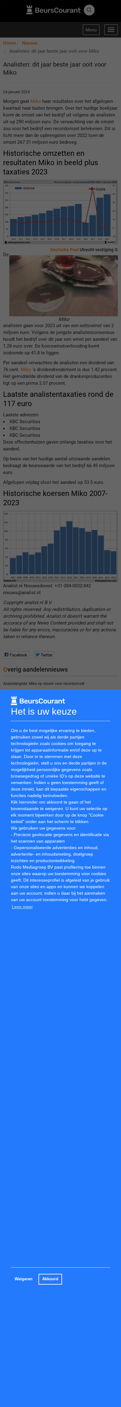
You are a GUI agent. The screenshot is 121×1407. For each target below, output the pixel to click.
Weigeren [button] (24, 1279)
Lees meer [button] (22, 906)
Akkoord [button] (50, 1279)
